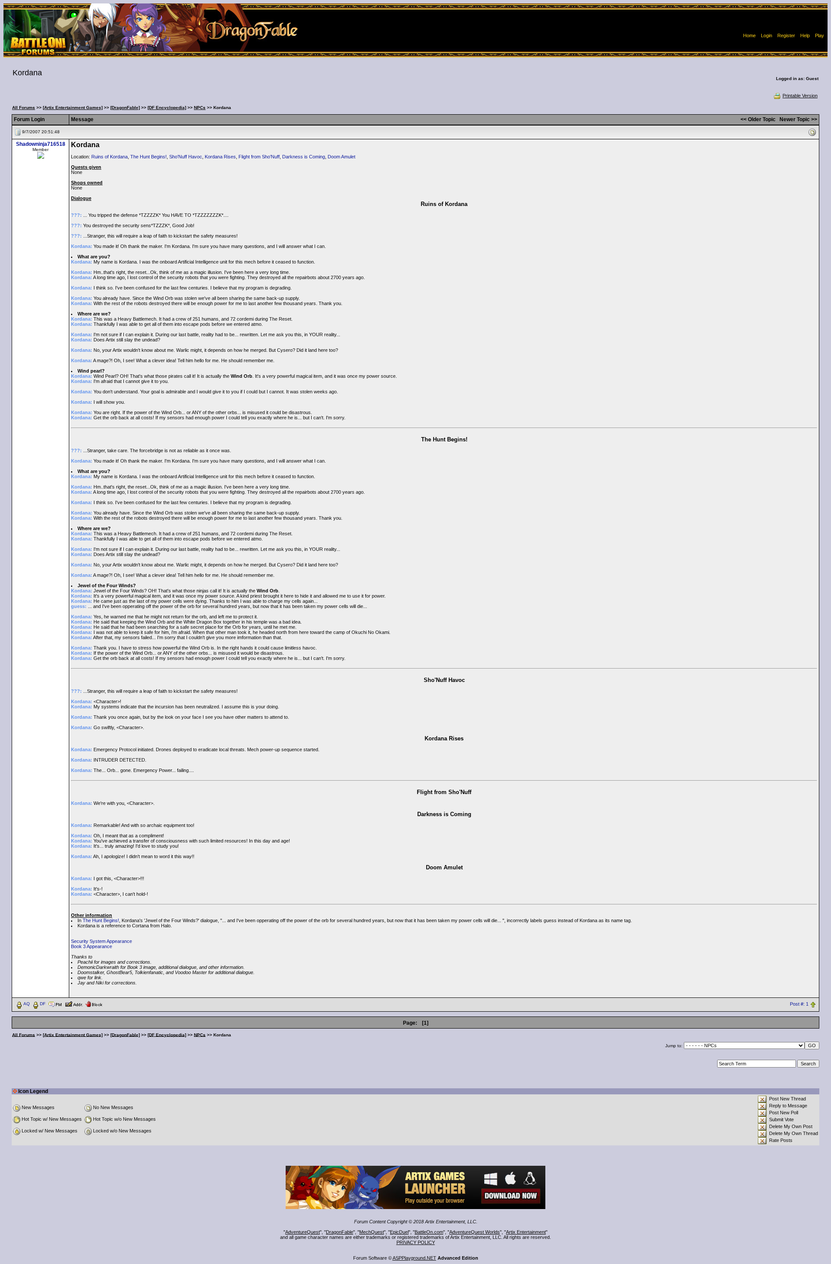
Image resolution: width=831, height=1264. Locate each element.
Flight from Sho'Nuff (259, 156)
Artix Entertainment (526, 1232)
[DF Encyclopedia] (167, 107)
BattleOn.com (429, 1232)
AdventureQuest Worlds (474, 1232)
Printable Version (800, 95)
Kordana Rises (220, 156)
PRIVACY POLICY (415, 1242)
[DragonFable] (125, 107)
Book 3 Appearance (91, 946)
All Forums (23, 107)
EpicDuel (399, 1232)
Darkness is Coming (303, 156)
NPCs (200, 107)
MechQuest (371, 1232)
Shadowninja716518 (40, 144)
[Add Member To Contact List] (74, 1003)
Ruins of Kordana (109, 156)
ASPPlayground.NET (414, 1258)
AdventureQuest (302, 1232)
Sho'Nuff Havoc (185, 156)
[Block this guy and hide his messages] (94, 1003)
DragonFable (339, 1232)
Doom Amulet (341, 156)
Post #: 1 (799, 1004)
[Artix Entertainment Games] (73, 107)
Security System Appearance (101, 941)
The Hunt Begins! (148, 156)
